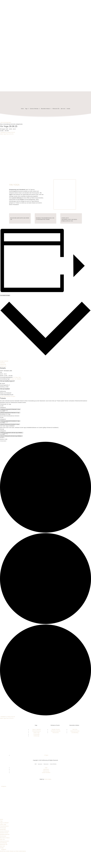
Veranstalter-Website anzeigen (7, 396)
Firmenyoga (3, 827)
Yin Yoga (15, 377)
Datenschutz (46, 764)
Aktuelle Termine (4, 832)
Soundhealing (3, 842)
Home (22, 108)
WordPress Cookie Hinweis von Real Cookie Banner (13, 851)
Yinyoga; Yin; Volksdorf (15, 379)
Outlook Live (3, 366)
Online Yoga (3, 824)
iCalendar (2, 362)
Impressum (40, 764)
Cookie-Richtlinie (53, 764)
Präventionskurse (4, 826)
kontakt (68, 108)
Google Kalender (4, 361)
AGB (35, 764)
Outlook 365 (3, 364)
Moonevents (3, 836)
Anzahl (2, 410)
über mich (63, 108)
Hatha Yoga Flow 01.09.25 (7, 134)
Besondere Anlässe (45, 108)
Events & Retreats (34, 108)
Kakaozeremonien (4, 841)
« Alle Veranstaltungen (5, 122)
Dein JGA (2, 839)
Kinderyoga (3, 829)
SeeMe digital (47, 779)
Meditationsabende (4, 834)
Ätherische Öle (55, 108)
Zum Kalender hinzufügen (5, 295)
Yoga (26, 108)
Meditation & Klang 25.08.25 (7, 132)
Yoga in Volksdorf (4, 822)
